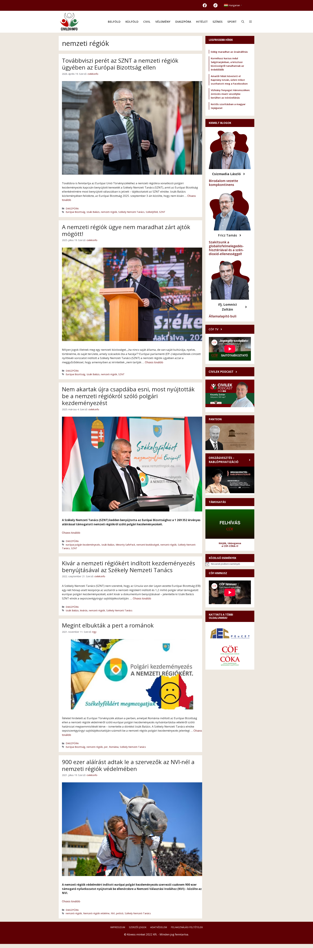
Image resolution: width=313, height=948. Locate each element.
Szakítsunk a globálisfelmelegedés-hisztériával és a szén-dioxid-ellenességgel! (226, 248)
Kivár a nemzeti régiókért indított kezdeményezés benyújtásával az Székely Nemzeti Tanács (128, 566)
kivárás (84, 610)
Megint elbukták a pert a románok (108, 625)
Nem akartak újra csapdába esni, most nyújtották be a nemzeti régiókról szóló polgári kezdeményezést (128, 396)
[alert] (229, 564)
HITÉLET (202, 22)
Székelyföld (152, 211)
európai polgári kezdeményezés (83, 544)
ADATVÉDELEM (158, 927)
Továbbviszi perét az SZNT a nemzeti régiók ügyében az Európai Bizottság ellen (120, 64)
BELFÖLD (114, 22)
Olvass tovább (154, 362)
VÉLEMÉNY (162, 22)
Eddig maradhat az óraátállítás (229, 51)
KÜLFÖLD (131, 22)
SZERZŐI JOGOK (137, 927)
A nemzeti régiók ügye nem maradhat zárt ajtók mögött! (126, 230)
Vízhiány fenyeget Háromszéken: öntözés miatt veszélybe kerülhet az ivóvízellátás (230, 93)
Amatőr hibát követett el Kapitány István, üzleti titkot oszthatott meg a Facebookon (229, 79)
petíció (119, 913)
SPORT (232, 22)
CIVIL (146, 22)
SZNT (162, 211)
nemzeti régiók (109, 211)
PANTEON (215, 419)
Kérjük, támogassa (230, 543)
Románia (114, 746)
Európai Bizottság (75, 211)
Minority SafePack (125, 544)
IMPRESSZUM (117, 927)
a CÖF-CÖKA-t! (230, 546)
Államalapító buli (222, 316)
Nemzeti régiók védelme (96, 913)
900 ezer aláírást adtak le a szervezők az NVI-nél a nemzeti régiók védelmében (128, 765)
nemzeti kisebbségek (147, 544)
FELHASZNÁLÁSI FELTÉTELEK (187, 927)
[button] (243, 21)
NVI (113, 913)
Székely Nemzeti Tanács (131, 211)
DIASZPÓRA (183, 22)
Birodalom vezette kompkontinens (223, 183)
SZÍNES (218, 22)
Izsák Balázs (93, 211)
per (106, 746)
